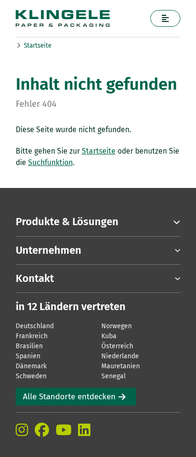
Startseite (37, 46)
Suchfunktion (50, 162)
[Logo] (80, 18)
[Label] (165, 18)
